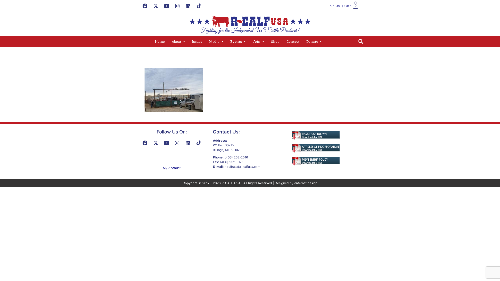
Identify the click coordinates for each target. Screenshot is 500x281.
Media (214, 41)
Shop (275, 41)
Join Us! (334, 6)
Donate (312, 41)
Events (236, 41)
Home (160, 41)
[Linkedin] (188, 6)
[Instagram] (177, 6)
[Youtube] (166, 6)
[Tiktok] (199, 6)
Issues (197, 41)
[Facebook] (145, 6)
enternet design (305, 183)
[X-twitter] (156, 6)
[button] (178, 41)
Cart (347, 6)
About (176, 41)
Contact (293, 41)
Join (256, 41)
